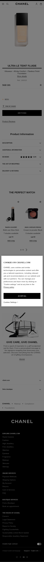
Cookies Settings (10, 302)
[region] (22, 281)
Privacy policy (9, 287)
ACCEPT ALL (22, 296)
